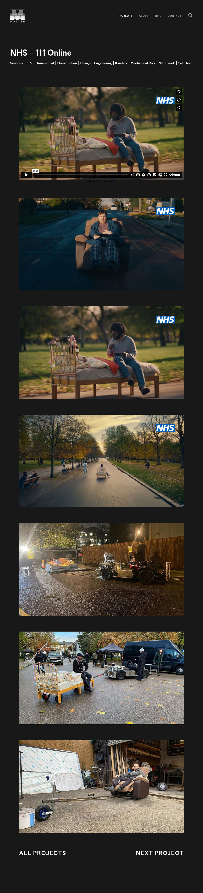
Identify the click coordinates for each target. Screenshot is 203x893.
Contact (175, 15)
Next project (160, 852)
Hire (158, 15)
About (144, 15)
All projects (42, 852)
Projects (125, 15)
